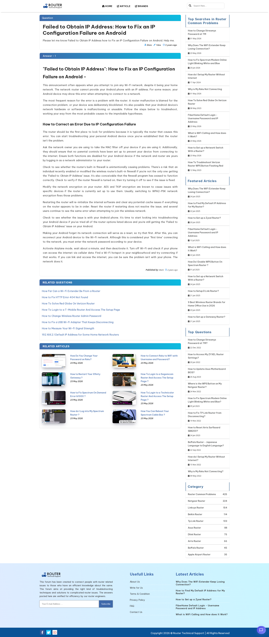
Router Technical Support (188, 633)
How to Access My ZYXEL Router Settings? (206, 358)
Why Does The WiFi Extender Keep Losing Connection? (206, 49)
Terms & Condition (140, 593)
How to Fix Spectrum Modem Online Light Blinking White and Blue (207, 64)
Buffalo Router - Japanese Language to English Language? (206, 446)
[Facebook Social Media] (42, 632)
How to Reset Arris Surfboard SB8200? (204, 431)
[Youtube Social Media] (54, 632)
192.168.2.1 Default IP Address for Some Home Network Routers (80, 334)
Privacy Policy (137, 600)
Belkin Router (195, 514)
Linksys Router (196, 507)
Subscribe (105, 604)
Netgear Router (196, 501)
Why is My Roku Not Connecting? (205, 473)
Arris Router (194, 541)
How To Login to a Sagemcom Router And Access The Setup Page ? (157, 378)
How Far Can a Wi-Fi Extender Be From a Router (71, 291)
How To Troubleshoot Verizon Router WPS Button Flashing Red (205, 166)
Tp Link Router (195, 521)
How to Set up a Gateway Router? (206, 319)
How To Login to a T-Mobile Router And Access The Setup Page (81, 309)
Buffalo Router (196, 547)
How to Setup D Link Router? (203, 293)
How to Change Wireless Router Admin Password (71, 315)
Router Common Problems (202, 494)
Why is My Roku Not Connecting (205, 91)
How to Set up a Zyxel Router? (204, 220)
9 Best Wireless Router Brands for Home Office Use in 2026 (206, 306)
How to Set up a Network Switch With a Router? (205, 151)
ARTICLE (124, 6)
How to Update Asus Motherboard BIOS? (207, 373)
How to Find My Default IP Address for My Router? (207, 207)
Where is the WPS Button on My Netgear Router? (205, 387)
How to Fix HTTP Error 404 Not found (65, 297)
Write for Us (136, 587)
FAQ (132, 606)
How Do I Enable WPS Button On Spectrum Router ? (205, 265)
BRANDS (142, 6)
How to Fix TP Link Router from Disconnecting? (204, 416)
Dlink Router (194, 534)
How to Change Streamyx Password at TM (202, 34)
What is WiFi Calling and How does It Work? (207, 137)
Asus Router (194, 527)
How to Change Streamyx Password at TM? (202, 343)
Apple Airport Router (199, 554)
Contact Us (136, 612)
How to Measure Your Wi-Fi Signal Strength (68, 328)
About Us (135, 581)
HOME (108, 6)
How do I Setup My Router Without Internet (206, 78)
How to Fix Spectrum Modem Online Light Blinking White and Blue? (207, 402)
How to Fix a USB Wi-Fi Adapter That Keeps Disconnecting (77, 322)
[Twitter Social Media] (48, 632)
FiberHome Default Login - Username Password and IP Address (203, 121)
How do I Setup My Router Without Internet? (206, 460)
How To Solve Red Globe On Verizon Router (68, 303)
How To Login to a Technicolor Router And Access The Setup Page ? (157, 396)
